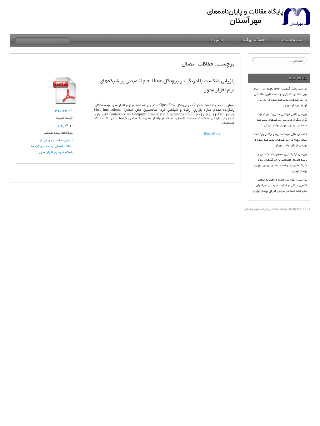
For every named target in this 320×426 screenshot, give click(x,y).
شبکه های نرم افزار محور (55, 152)
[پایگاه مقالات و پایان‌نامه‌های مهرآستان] (258, 10)
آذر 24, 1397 (62, 111)
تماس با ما (215, 40)
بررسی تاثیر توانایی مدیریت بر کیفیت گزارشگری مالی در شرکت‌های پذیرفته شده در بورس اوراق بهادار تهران (282, 120)
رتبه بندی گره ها (42, 146)
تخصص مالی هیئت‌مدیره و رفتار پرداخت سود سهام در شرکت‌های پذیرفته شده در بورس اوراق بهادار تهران (280, 140)
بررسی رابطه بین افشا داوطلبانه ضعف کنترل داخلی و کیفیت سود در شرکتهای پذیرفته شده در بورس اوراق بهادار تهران (279, 185)
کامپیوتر (63, 126)
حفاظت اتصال (63, 146)
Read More (212, 134)
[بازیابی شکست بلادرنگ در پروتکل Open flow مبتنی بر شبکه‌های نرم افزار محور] (65, 79)
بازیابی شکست (62, 141)
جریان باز (46, 141)
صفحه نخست (292, 40)
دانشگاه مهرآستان (252, 40)
